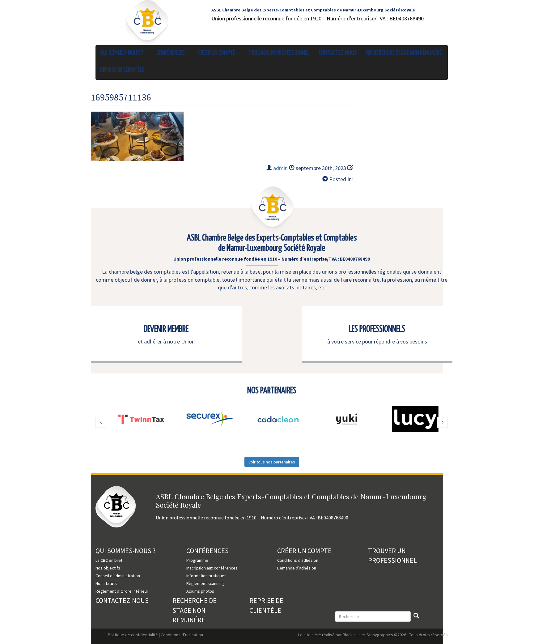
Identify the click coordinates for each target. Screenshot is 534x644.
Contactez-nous (338, 53)
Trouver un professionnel (278, 53)
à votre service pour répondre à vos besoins (377, 341)
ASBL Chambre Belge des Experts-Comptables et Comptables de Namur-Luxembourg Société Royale (313, 10)
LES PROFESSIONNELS (377, 329)
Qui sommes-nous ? (122, 53)
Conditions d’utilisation (182, 635)
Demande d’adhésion (296, 568)
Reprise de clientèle (122, 70)
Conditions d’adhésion (297, 560)
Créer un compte (217, 53)
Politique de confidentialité (133, 635)
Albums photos (200, 591)
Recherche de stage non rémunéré (404, 53)
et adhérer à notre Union (166, 341)
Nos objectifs (107, 568)
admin (280, 168)
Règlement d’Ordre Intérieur (121, 591)
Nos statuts (106, 583)
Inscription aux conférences (212, 568)
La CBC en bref (108, 560)
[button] (100, 422)
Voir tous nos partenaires (271, 462)
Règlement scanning (205, 583)
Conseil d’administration (117, 575)
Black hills (352, 635)
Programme (197, 560)
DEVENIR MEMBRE (166, 329)
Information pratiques (206, 575)
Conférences (171, 53)
